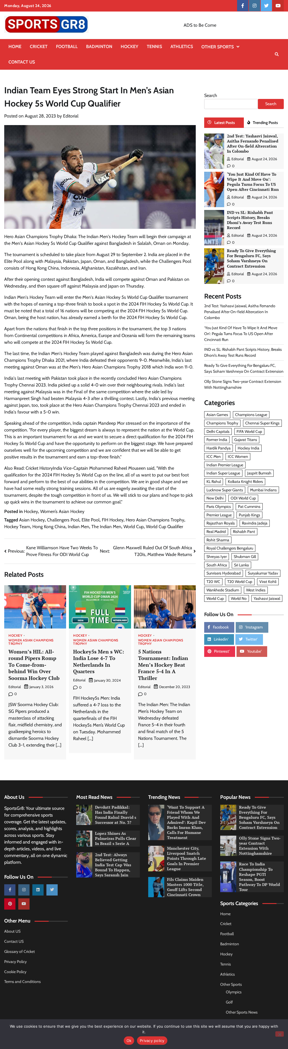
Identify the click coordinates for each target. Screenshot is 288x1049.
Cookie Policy (15, 971)
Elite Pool (91, 520)
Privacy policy (152, 1040)
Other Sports (217, 46)
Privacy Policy (15, 961)
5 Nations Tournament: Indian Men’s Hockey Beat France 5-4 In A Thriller (163, 664)
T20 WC (213, 581)
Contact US (21, 62)
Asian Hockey (32, 520)
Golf (229, 1002)
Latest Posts (224, 122)
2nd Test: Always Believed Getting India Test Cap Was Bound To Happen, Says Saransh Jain (113, 865)
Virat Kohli (267, 581)
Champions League (251, 414)
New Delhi (215, 498)
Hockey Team (17, 526)
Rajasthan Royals (220, 523)
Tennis (154, 46)
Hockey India (248, 448)
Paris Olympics (218, 506)
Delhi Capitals (218, 431)
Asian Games (217, 414)
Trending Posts (265, 122)
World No (239, 598)
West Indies (256, 590)
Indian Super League (223, 473)
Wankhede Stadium (222, 590)
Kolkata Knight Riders (245, 481)
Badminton (99, 46)
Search (210, 95)
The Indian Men (106, 526)
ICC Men (213, 456)
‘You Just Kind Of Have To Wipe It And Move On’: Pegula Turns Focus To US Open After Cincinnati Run (253, 182)
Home (14, 46)
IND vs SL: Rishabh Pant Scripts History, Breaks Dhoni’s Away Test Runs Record (250, 220)
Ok (129, 1040)
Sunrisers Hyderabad (223, 573)
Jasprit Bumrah (259, 473)
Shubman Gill (245, 556)
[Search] (277, 54)
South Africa (216, 565)
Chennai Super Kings (262, 423)
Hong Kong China (49, 526)
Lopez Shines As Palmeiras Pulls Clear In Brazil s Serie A (115, 838)
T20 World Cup (239, 581)
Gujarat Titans (245, 439)
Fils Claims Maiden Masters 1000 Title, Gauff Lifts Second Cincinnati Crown (185, 887)
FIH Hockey (112, 520)
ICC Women (238, 456)
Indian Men (78, 526)
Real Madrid (216, 531)
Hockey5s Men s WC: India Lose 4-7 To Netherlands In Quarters (98, 661)
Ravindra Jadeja (254, 523)
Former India (216, 439)
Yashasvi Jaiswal (267, 598)
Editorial (70, 116)
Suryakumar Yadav (263, 573)
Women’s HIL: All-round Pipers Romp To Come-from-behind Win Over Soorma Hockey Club (34, 664)
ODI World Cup (243, 498)
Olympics (234, 992)
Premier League (219, 515)
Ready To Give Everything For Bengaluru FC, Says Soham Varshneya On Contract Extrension (251, 258)
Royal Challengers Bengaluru (229, 548)
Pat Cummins (249, 506)
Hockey (129, 46)
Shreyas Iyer (216, 556)
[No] (279, 1034)
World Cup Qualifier (164, 526)
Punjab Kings (249, 515)
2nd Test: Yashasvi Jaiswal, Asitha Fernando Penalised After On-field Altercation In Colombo (252, 144)
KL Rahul (213, 481)
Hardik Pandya (218, 448)
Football (67, 46)
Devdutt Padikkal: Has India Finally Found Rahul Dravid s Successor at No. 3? (115, 815)
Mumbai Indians (263, 490)
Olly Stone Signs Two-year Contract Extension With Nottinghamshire (260, 846)
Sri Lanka (241, 565)
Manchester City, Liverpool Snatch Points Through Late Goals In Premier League (186, 858)
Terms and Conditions (22, 981)
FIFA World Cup (249, 431)
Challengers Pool (63, 520)
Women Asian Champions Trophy (31, 642)
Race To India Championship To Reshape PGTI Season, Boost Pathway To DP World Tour (259, 877)
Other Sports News (242, 1012)
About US (12, 931)
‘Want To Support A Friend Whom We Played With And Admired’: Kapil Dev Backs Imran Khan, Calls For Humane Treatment (186, 822)
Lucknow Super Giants (224, 490)
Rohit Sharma (217, 540)
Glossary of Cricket (19, 951)
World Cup (133, 526)
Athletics (181, 46)
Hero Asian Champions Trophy (155, 520)
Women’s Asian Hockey (62, 511)
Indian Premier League (224, 465)
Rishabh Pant (244, 531)
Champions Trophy (222, 423)
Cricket (39, 46)
